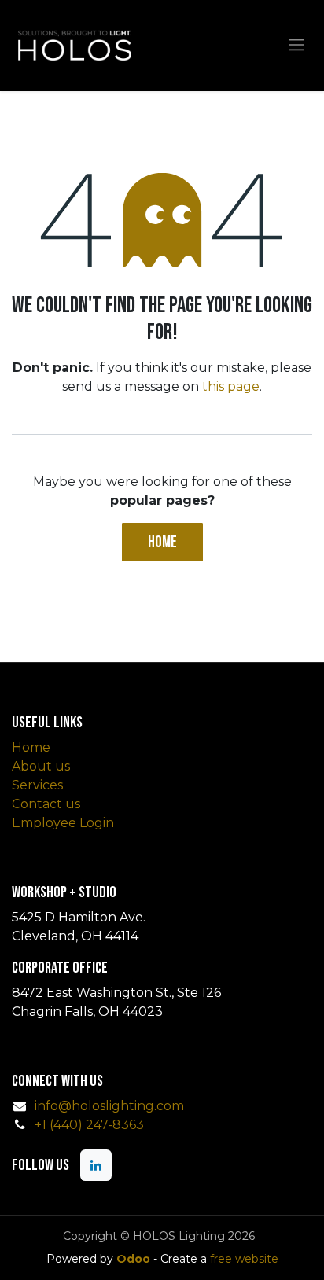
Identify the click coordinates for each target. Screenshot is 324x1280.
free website (244, 1259)
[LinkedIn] (96, 1165)
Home (162, 542)
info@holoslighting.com (109, 1105)
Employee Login (63, 822)
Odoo (134, 1259)
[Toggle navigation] (296, 45)
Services (37, 785)
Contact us (46, 803)
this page (231, 386)
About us (41, 766)
